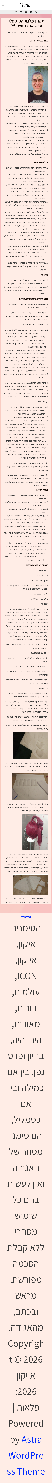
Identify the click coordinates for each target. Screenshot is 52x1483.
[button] (48, 4)
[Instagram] (36, 12)
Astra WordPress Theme (26, 1455)
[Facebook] (31, 12)
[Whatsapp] (16, 12)
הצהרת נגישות (26, 916)
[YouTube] (26, 12)
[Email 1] (21, 12)
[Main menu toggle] (3, 5)
